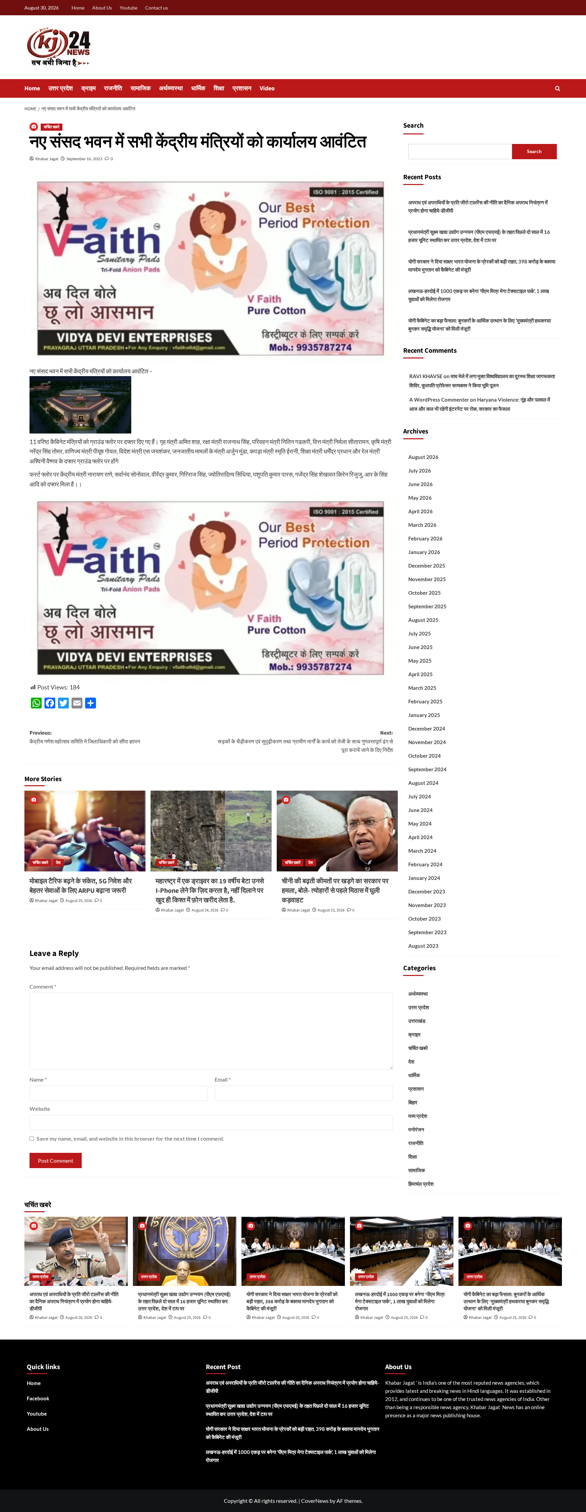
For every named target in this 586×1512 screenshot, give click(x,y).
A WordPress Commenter (439, 400)
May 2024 (420, 823)
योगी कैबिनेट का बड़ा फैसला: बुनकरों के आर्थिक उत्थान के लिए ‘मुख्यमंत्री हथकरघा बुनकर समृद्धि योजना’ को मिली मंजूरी (479, 324)
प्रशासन (242, 88)
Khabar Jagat (46, 158)
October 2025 (424, 593)
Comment (43, 986)
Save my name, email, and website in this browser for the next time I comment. (130, 1138)
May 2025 (420, 661)
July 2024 (419, 796)
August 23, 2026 (331, 910)
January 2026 (424, 552)
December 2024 (426, 728)
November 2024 (427, 742)
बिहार (412, 1102)
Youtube (128, 8)
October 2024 (424, 756)
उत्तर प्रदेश (60, 88)
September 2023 (427, 932)
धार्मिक (198, 88)
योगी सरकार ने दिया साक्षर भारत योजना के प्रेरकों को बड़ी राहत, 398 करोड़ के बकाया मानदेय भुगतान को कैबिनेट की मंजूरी (481, 265)
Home (78, 8)
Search (413, 125)
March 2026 (422, 525)
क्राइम (88, 88)
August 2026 (423, 457)
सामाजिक (141, 88)
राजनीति (113, 88)
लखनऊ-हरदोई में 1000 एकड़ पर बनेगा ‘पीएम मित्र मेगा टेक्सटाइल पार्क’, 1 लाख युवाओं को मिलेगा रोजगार (478, 295)
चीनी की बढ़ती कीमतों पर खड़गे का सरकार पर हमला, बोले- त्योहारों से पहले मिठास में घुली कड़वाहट (335, 891)
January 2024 (424, 878)
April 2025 (420, 674)
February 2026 (425, 538)
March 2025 (422, 688)
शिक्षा (219, 88)
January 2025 (424, 715)
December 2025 (426, 566)
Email (223, 1079)
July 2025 (419, 633)
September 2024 (427, 769)
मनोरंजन (416, 1129)
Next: (305, 741)
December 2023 (426, 891)
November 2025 (427, 579)
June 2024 (420, 810)
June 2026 (420, 484)
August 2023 (423, 946)
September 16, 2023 (84, 158)
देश (58, 863)
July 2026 (419, 470)
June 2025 (420, 647)
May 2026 (420, 498)
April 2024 (420, 837)
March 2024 (422, 851)
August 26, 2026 (78, 1318)
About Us (102, 8)
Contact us (156, 8)
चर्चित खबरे (51, 127)
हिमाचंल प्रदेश (421, 1184)
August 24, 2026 (205, 910)
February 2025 (425, 701)
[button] (557, 88)
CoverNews (315, 1500)
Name (38, 1079)
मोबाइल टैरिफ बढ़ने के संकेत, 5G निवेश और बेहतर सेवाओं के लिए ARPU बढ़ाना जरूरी (81, 886)
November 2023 (427, 905)
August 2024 (423, 783)
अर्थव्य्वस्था (171, 88)
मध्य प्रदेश (417, 1116)
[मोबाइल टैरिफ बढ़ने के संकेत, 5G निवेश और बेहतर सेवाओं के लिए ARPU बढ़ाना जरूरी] (84, 831)
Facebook (38, 1398)
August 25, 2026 (78, 901)
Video (267, 88)
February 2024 (425, 864)
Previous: (85, 737)
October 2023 (424, 919)
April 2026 (420, 511)
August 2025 (423, 620)
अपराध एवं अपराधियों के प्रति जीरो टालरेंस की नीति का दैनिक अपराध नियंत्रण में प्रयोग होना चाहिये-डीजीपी (478, 206)
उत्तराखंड (416, 1021)
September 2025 (427, 606)
